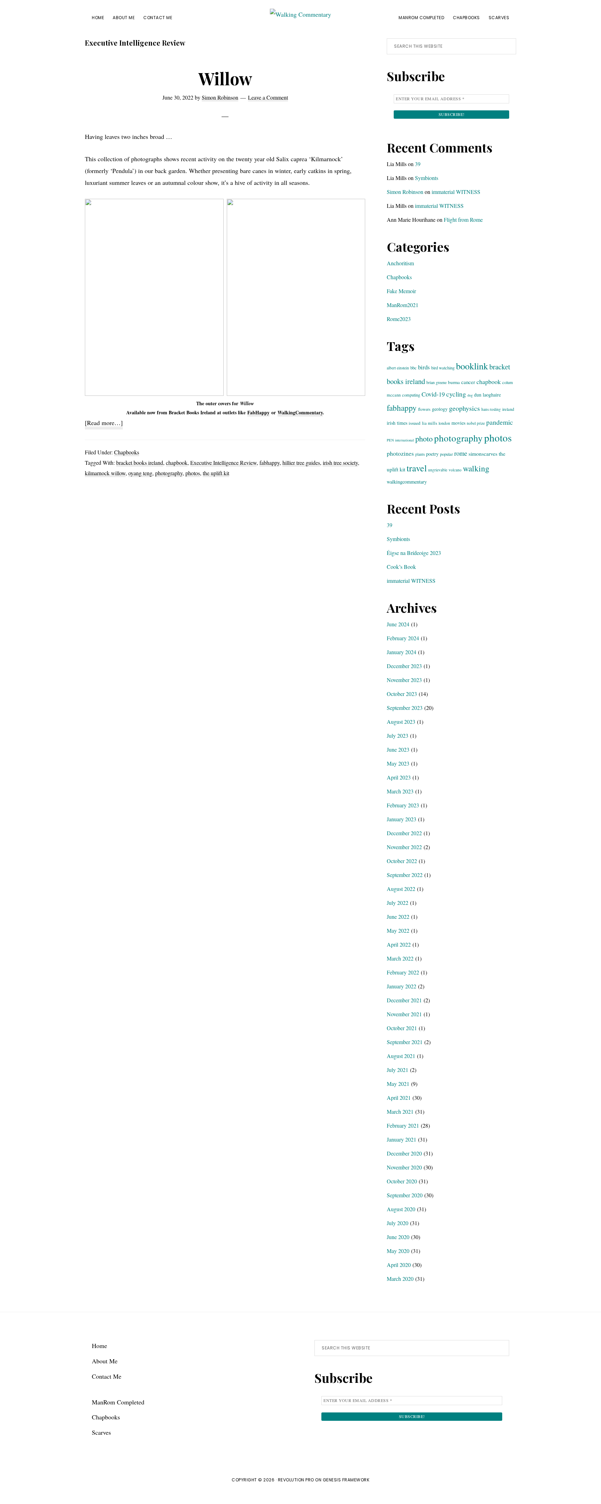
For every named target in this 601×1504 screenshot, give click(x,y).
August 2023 (401, 721)
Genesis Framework (346, 1480)
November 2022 (404, 847)
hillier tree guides (301, 462)
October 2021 (402, 1028)
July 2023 (397, 735)
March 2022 (400, 958)
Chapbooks (126, 452)
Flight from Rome (463, 219)
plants (420, 454)
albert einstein (398, 367)
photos (192, 473)
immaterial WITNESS (456, 191)
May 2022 (398, 930)
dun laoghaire (487, 394)
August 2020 (401, 1209)
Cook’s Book (401, 566)
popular (446, 454)
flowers (424, 409)
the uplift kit (216, 473)
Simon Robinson (405, 191)
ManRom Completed (118, 1402)
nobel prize (476, 423)
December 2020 (404, 1153)
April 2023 (399, 777)
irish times (397, 423)
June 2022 (398, 916)
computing (411, 395)
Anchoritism (400, 263)
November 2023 (404, 679)
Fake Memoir (401, 291)
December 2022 (404, 833)
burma (454, 382)
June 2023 (398, 749)
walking (476, 468)
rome (460, 453)
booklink (472, 366)
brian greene (436, 382)
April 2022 (399, 944)
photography (169, 473)
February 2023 (403, 805)
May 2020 (398, 1250)
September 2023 (405, 707)
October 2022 (402, 860)
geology (440, 409)
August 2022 (401, 888)
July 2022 (397, 902)
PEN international (400, 440)
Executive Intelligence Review (223, 462)
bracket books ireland (139, 462)
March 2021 (400, 1111)
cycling (456, 394)
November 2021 (404, 1014)
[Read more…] (104, 423)
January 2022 (401, 986)
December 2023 (404, 665)
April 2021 (399, 1097)
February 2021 (403, 1125)
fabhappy (269, 462)
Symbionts (426, 177)
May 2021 (398, 1083)
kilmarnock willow (105, 473)
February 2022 (403, 972)
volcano (455, 469)
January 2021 (401, 1139)
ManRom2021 (402, 304)
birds (424, 367)
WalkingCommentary (300, 412)
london (444, 423)
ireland (508, 409)
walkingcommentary (407, 481)
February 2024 (403, 638)
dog (470, 395)
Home (99, 1345)
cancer (468, 381)
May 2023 (398, 763)
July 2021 (397, 1069)
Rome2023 (399, 318)
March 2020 (400, 1278)
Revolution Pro (296, 1480)
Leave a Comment (268, 97)
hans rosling (491, 409)
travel (417, 468)
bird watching (443, 367)
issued (414, 423)
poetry (432, 454)
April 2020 (399, 1264)
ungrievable (437, 469)
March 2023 (400, 791)
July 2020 (397, 1223)
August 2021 (401, 1055)
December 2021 (404, 1000)
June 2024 (398, 624)
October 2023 (402, 693)
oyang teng (140, 473)
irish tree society (340, 462)
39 (417, 163)
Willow (225, 78)
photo (424, 438)
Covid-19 (433, 394)
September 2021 (405, 1041)
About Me (105, 1361)
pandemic (499, 421)
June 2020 (398, 1236)
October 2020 (402, 1181)
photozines (400, 453)
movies (458, 423)
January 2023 (401, 819)
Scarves (101, 1432)
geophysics (464, 408)
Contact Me (106, 1376)
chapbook (176, 462)
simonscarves (482, 453)
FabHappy (258, 412)
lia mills (429, 423)
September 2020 (405, 1195)
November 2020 (404, 1167)
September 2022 (405, 874)
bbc (413, 368)
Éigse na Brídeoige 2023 (414, 552)
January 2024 (401, 652)
